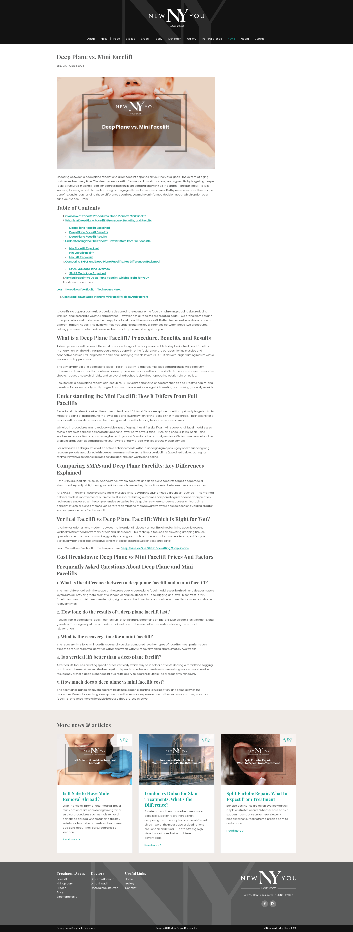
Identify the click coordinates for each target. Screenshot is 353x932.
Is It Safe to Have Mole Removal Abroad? (86, 796)
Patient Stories (212, 38)
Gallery (191, 38)
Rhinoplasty (65, 883)
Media (245, 38)
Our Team (174, 38)
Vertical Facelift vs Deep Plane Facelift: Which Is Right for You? (107, 277)
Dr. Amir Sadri (99, 883)
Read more (70, 839)
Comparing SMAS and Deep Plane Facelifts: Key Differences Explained (112, 261)
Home (129, 879)
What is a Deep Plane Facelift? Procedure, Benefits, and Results (108, 220)
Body (159, 38)
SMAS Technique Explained (87, 273)
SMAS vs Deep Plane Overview (89, 268)
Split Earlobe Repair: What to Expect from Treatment (257, 796)
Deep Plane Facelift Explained (89, 227)
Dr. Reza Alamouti (102, 879)
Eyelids (130, 38)
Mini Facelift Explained (84, 248)
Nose (104, 38)
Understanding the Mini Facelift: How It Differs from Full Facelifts (108, 241)
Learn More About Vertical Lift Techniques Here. (89, 289)
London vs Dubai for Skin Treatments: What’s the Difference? (171, 799)
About (91, 38)
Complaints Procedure (83, 928)
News (231, 38)
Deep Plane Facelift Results (88, 236)
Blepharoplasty (67, 896)
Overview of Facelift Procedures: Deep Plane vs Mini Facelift (105, 216)
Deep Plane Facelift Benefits (88, 232)
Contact (260, 38)
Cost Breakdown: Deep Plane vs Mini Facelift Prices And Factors (105, 296)
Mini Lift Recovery (81, 257)
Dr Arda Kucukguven (104, 887)
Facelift (62, 879)
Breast (145, 38)
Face (116, 38)
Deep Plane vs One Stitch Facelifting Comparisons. (155, 548)
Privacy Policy (64, 928)
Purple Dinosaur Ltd (186, 928)
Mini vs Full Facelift (81, 252)
